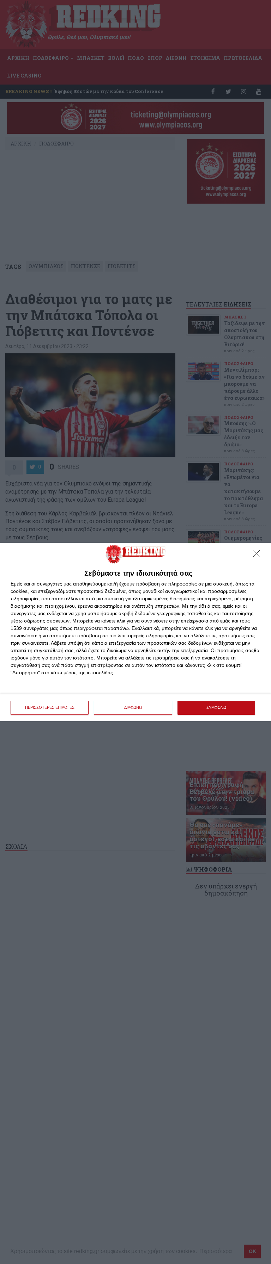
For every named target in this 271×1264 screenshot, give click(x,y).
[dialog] (135, 632)
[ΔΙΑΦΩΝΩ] (258, 555)
